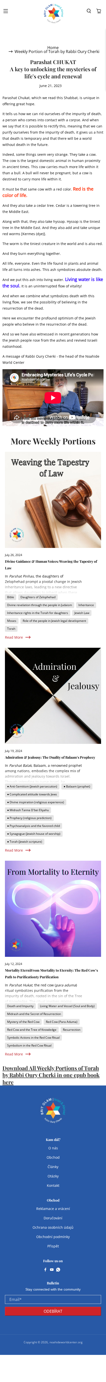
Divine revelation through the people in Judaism (39, 605)
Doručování (53, 1218)
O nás (53, 1148)
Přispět (53, 1246)
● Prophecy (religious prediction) (29, 818)
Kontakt (53, 1185)
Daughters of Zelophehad (37, 597)
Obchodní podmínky (53, 1236)
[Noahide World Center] (53, 13)
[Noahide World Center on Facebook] (45, 1270)
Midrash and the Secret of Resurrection (34, 1014)
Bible (10, 597)
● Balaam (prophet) (77, 786)
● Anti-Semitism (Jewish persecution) (32, 786)
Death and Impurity (20, 1006)
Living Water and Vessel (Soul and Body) (67, 1006)
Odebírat (53, 1311)
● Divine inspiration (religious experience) (35, 802)
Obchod (53, 1157)
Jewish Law (81, 613)
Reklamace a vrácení (53, 1208)
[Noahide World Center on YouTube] (52, 1270)
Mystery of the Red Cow (23, 1022)
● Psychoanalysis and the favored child (33, 826)
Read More (14, 637)
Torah (11, 629)
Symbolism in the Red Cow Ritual (29, 1045)
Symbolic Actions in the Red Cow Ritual (33, 1037)
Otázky (53, 1176)
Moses (11, 621)
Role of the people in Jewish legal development (54, 621)
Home (53, 48)
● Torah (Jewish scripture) (24, 842)
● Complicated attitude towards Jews (32, 794)
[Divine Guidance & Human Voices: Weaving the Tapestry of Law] (53, 500)
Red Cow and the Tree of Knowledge (31, 1030)
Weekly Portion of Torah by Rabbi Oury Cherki (57, 51)
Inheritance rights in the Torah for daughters (37, 613)
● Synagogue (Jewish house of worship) (33, 834)
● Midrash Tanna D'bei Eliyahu (28, 810)
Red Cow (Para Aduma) (61, 1022)
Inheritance (86, 605)
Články (53, 1166)
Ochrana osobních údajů (53, 1227)
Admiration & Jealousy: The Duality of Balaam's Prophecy (50, 757)
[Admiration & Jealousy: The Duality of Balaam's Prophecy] (53, 696)
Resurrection (71, 1030)
